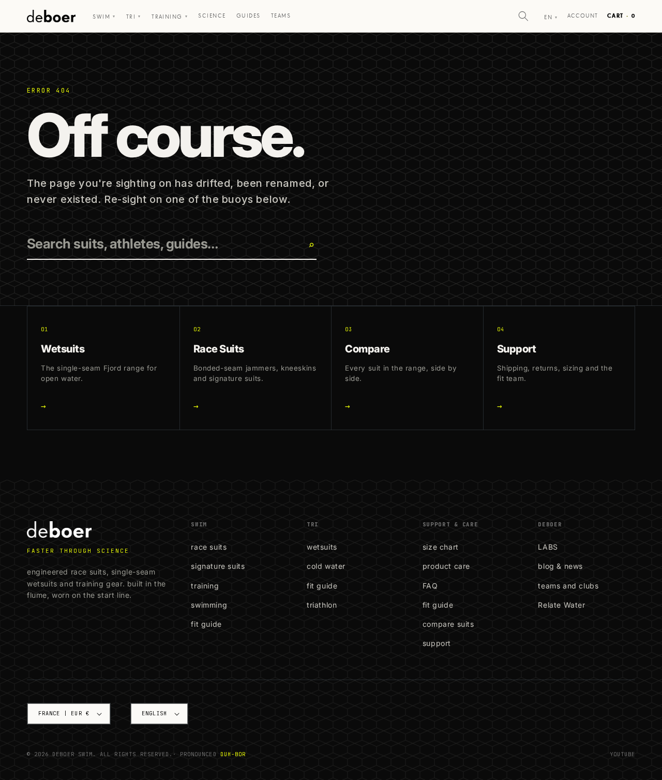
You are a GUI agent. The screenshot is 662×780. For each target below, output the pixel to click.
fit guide (206, 624)
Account (582, 16)
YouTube (622, 754)
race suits (209, 546)
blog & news (560, 566)
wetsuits (322, 546)
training (205, 585)
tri (133, 17)
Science (211, 16)
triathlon (322, 604)
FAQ (430, 585)
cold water (326, 566)
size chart (441, 546)
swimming (209, 604)
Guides (248, 16)
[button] (523, 16)
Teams (281, 16)
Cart (621, 16)
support (437, 643)
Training (170, 17)
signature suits (218, 566)
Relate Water (561, 604)
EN (551, 17)
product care (446, 566)
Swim (104, 17)
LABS (548, 546)
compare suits (448, 624)
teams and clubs (568, 585)
